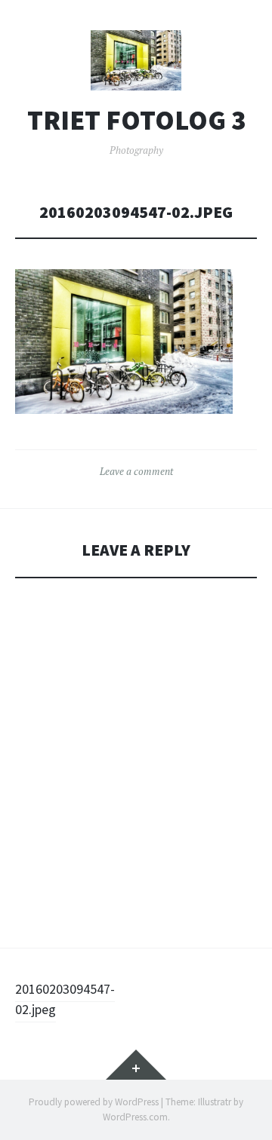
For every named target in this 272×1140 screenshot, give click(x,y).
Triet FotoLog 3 (136, 121)
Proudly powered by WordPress (94, 1102)
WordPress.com (135, 1117)
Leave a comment (136, 471)
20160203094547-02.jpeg (65, 999)
